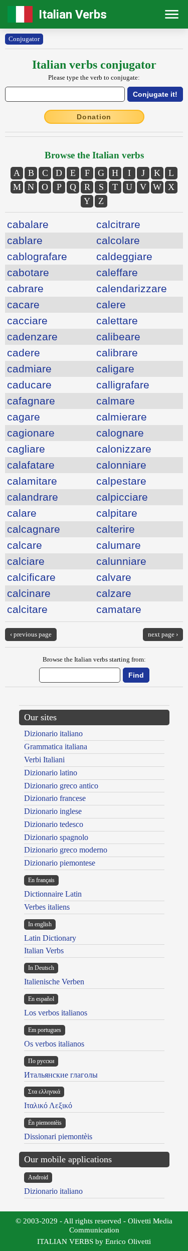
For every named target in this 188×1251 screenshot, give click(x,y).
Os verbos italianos (54, 1043)
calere (111, 304)
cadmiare (29, 368)
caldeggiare (124, 256)
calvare (113, 577)
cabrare (25, 288)
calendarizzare (131, 288)
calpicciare (122, 497)
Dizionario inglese (53, 811)
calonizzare (123, 449)
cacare (23, 304)
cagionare (31, 433)
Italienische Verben (54, 981)
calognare (120, 433)
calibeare (118, 336)
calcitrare (118, 224)
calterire (115, 529)
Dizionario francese (55, 798)
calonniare (121, 465)
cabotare (28, 272)
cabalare (28, 224)
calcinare (29, 593)
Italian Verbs (73, 15)
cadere (23, 352)
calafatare (31, 465)
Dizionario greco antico (61, 785)
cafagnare (31, 400)
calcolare (118, 240)
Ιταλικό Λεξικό (48, 1105)
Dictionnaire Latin (53, 894)
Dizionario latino (50, 772)
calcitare (27, 609)
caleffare (117, 272)
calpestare (121, 481)
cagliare (26, 449)
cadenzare (32, 336)
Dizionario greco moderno (65, 850)
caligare (115, 368)
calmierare (121, 417)
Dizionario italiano (53, 733)
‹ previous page (31, 634)
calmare (115, 400)
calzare (113, 593)
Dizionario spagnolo (56, 837)
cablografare (37, 256)
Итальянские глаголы (61, 1075)
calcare (24, 545)
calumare (118, 545)
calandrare (32, 497)
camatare (118, 609)
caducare (29, 384)
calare (22, 513)
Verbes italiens (47, 907)
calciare (26, 561)
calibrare (117, 352)
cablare (25, 240)
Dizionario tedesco (53, 824)
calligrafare (122, 384)
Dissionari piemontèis (58, 1136)
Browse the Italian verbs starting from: (94, 659)
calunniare (121, 561)
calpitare (116, 513)
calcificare (31, 577)
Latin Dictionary (50, 938)
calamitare (32, 481)
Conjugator (24, 39)
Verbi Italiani (44, 759)
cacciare (27, 320)
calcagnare (33, 529)
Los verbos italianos (55, 1012)
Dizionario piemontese (59, 863)
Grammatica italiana (55, 746)
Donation (94, 117)
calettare (117, 320)
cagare (23, 417)
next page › (163, 634)
